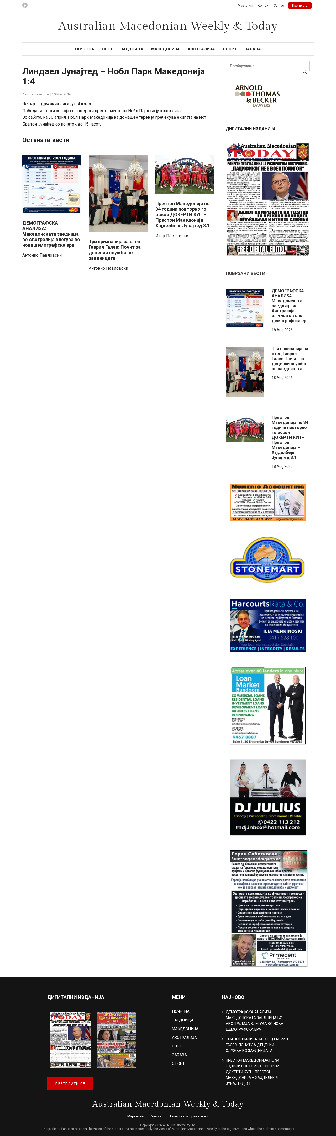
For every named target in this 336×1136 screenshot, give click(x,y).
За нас (279, 5)
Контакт (264, 5)
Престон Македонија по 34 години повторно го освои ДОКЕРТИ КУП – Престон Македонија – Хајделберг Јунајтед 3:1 (182, 214)
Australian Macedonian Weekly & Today (168, 26)
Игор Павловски (171, 235)
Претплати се (70, 1084)
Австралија (201, 49)
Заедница (131, 49)
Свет (107, 49)
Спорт (230, 49)
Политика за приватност (189, 1116)
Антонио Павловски (42, 255)
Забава (253, 49)
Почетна (84, 49)
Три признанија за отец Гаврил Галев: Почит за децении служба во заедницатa (115, 250)
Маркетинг (246, 5)
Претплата (300, 5)
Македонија (165, 49)
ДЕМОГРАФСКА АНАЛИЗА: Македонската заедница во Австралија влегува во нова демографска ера (51, 234)
